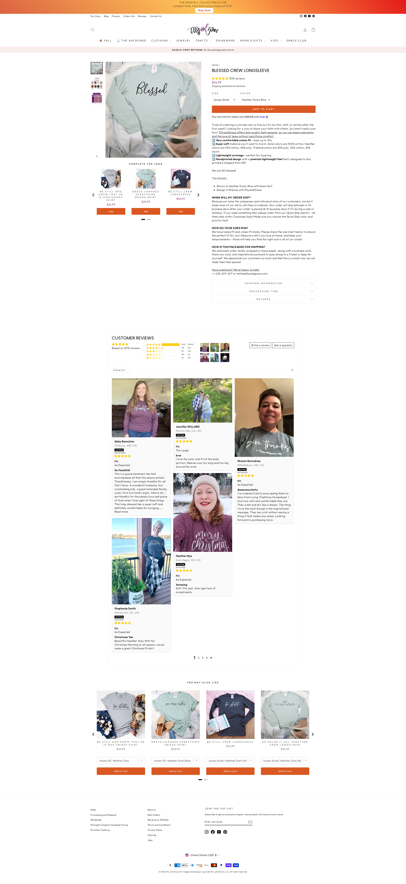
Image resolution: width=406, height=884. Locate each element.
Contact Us (156, 16)
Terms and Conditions (159, 824)
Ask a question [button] (283, 345)
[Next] (198, 195)
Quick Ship (293, 212)
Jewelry (183, 40)
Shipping (216, 86)
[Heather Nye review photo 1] (202, 512)
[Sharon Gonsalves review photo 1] (264, 417)
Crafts (202, 40)
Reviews (142, 16)
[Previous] (93, 195)
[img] (141, 456)
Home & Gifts (252, 40)
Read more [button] (121, 511)
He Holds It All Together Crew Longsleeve (285, 743)
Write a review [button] (260, 345)
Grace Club (297, 40)
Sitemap (152, 835)
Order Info (129, 16)
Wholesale (96, 819)
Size (215, 93)
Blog (106, 16)
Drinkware (225, 40)
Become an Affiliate (158, 819)
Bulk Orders (154, 814)
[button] (220, 78)
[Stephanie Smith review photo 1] (141, 561)
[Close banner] (402, 7)
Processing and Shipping (103, 814)
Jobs (150, 840)
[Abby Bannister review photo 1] (141, 407)
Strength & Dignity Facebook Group (109, 824)
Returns (264, 299)
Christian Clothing (100, 830)
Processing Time (263, 291)
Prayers (116, 16)
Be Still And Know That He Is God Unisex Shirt (111, 196)
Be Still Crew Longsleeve (180, 193)
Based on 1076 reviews (126, 348)
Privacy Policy (155, 830)
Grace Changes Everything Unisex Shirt (145, 194)
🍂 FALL (105, 40)
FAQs (93, 809)
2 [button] (198, 657)
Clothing (160, 40)
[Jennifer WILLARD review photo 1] (202, 400)
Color (245, 93)
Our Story (95, 16)
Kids (275, 40)
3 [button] (202, 657)
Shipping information (264, 283)
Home (215, 65)
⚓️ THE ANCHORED (132, 40)
